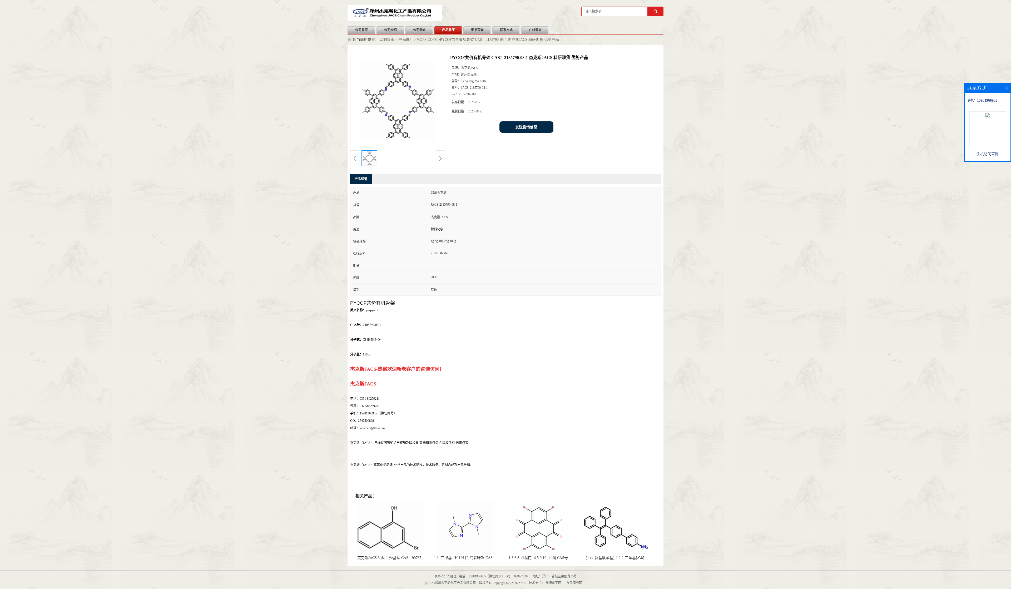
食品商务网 (574, 583)
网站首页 (387, 40)
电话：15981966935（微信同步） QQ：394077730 (493, 576)
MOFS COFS (427, 40)
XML (522, 583)
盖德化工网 (553, 583)
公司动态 (419, 30)
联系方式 (506, 30)
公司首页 (361, 30)
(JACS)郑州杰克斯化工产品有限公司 (450, 583)
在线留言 (535, 30)
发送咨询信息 (526, 127)
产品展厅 (448, 30)
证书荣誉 (477, 30)
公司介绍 (390, 30)
